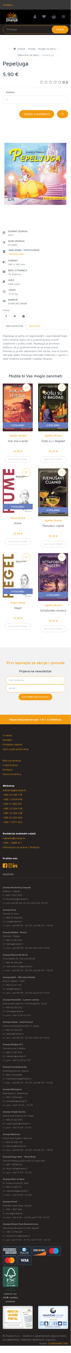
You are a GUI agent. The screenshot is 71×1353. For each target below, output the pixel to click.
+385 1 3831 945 (13, 1209)
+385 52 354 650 (13, 817)
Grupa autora (18, 517)
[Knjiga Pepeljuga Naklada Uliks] (6, 316)
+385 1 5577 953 (12, 822)
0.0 (65, 82)
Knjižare (8, 4)
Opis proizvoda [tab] (14, 325)
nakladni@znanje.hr (14, 838)
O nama (7, 735)
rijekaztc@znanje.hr (16, 1056)
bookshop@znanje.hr (17, 899)
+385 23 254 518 (12, 808)
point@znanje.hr (14, 1213)
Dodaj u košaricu (36, 114)
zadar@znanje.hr (14, 1033)
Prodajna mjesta (12, 744)
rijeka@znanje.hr (14, 944)
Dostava (7, 769)
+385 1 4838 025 (13, 1164)
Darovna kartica (12, 774)
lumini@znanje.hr (15, 1011)
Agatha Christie (17, 435)
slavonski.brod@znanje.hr (19, 966)
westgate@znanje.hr (16, 1101)
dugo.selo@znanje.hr (17, 1168)
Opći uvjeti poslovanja (16, 749)
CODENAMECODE (58, 1343)
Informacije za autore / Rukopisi (21, 847)
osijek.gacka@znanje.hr (18, 1123)
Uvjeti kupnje (10, 764)
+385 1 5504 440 (13, 799)
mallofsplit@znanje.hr (17, 1190)
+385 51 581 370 (13, 1052)
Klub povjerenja (12, 760)
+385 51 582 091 (12, 803)
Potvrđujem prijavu (35, 697)
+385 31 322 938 (13, 1119)
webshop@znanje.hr (14, 790)
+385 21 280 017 (13, 1187)
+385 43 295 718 (12, 794)
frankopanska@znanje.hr (18, 1078)
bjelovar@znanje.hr (16, 1146)
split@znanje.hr (14, 988)
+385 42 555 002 (13, 1007)
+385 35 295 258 (12, 812)
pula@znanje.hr (14, 921)
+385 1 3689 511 (12, 842)
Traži (60, 29)
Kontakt (7, 739)
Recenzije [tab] (34, 325)
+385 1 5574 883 (13, 1074)
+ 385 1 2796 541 (14, 1231)
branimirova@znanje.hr (18, 1235)
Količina (10, 92)
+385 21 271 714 (13, 985)
